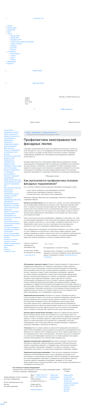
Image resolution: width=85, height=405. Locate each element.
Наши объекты (15, 53)
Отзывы (13, 55)
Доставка (14, 48)
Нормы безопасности (11, 134)
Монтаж (13, 50)
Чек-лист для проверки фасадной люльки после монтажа (12, 235)
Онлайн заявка (37, 70)
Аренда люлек (12, 28)
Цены (9, 32)
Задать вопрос (35, 122)
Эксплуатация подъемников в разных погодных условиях (11, 194)
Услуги (10, 34)
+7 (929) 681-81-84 (40, 377)
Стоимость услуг (9, 251)
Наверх (2, 404)
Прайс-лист (54, 375)
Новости (13, 59)
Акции (13, 57)
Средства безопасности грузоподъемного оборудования (12, 138)
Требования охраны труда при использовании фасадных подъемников (12, 168)
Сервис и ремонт (16, 44)
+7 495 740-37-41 (38, 18)
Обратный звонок (38, 83)
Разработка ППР (16, 40)
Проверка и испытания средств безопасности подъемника (11, 207)
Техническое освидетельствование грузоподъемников (11, 144)
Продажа (14, 46)
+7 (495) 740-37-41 (41, 375)
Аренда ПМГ (11, 30)
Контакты (10, 63)
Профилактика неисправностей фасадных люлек (9, 162)
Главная (9, 26)
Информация (11, 61)
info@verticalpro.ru (66, 109)
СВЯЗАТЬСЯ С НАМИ (67, 370)
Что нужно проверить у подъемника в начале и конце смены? (12, 229)
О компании (12, 51)
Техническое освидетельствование (22, 42)
